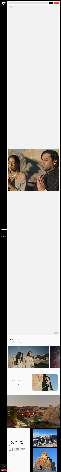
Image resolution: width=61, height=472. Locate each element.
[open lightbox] (28, 357)
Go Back (11, 6)
